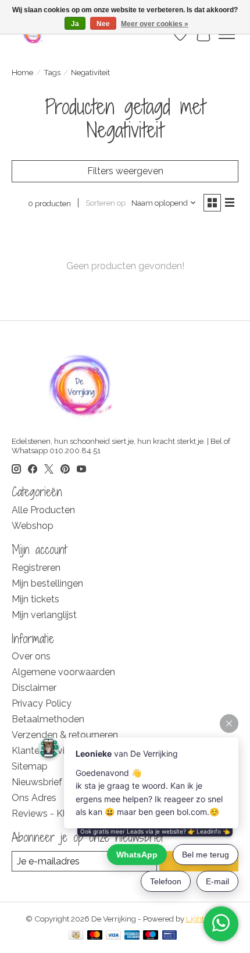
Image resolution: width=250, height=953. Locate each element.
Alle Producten (43, 510)
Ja (75, 24)
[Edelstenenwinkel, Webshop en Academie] (33, 34)
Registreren (36, 567)
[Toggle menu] (226, 34)
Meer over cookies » (154, 24)
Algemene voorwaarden (63, 671)
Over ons (31, 656)
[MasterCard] (94, 935)
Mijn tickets (35, 599)
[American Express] (132, 935)
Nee (103, 24)
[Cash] (76, 935)
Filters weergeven (125, 171)
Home (22, 72)
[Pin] (169, 935)
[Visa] (113, 935)
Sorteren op (105, 202)
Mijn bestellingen (47, 583)
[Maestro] (150, 935)
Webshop (32, 525)
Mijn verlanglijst (44, 614)
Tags (52, 72)
